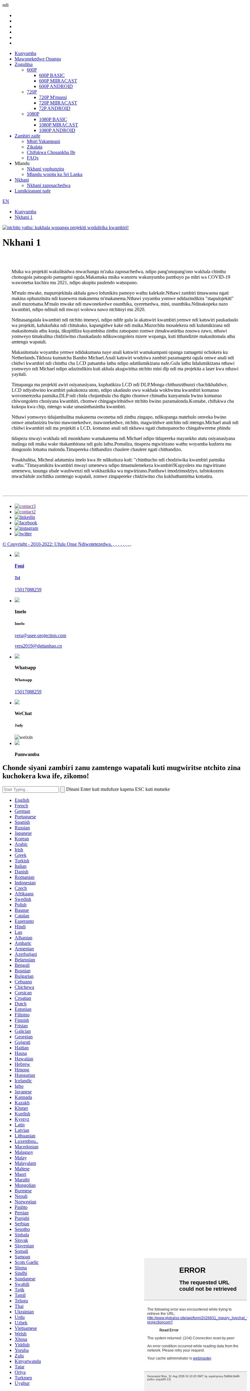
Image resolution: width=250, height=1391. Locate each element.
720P (32, 91)
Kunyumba (25, 53)
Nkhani (22, 179)
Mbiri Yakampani (43, 141)
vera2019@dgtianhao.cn (38, 645)
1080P (33, 113)
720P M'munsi (53, 97)
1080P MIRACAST (58, 124)
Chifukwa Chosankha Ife (51, 152)
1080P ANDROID (57, 130)
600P (32, 69)
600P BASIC (52, 75)
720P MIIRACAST (58, 102)
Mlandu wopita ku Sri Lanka (54, 174)
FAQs (32, 157)
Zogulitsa (24, 64)
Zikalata (34, 146)
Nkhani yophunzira (45, 168)
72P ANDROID (54, 108)
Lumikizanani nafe (33, 190)
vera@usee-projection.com (40, 635)
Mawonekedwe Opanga (38, 58)
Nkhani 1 (24, 217)
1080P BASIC (53, 119)
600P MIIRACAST (58, 80)
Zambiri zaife (27, 135)
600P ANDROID (56, 86)
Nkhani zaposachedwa (48, 185)
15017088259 (28, 589)
